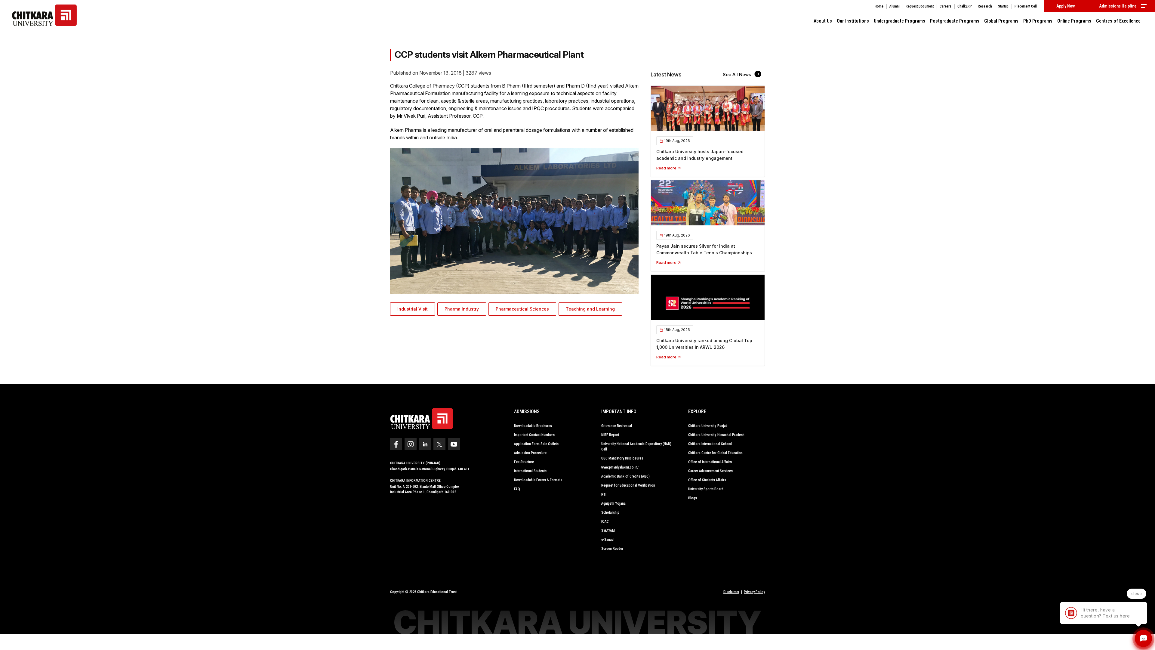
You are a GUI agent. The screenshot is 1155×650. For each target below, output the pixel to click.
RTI (603, 494)
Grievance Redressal (616, 426)
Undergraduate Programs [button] (899, 21)
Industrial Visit (412, 308)
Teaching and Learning (590, 308)
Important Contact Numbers (534, 435)
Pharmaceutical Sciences (522, 308)
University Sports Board (705, 489)
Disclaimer (731, 592)
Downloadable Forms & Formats (538, 480)
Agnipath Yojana (613, 503)
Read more (666, 168)
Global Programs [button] (1001, 21)
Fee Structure (524, 462)
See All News (737, 74)
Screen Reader (612, 548)
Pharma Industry (462, 308)
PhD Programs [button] (1037, 21)
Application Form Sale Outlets (536, 444)
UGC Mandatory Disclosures (622, 458)
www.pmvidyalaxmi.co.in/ (620, 467)
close (1136, 593)
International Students (530, 471)
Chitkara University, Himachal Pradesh (716, 435)
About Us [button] (823, 21)
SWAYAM (608, 530)
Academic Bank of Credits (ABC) (625, 476)
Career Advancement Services (710, 471)
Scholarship (610, 512)
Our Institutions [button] (853, 21)
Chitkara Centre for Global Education (715, 453)
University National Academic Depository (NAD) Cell (636, 446)
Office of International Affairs (710, 462)
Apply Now (1065, 6)
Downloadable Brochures (533, 426)
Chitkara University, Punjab (708, 426)
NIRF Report (610, 435)
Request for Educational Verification (628, 485)
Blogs (692, 498)
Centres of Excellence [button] (1118, 21)
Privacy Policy (754, 592)
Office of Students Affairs (707, 480)
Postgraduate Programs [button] (954, 21)
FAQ (517, 489)
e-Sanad (607, 539)
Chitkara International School (710, 444)
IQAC (605, 521)
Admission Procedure (530, 453)
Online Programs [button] (1074, 21)
